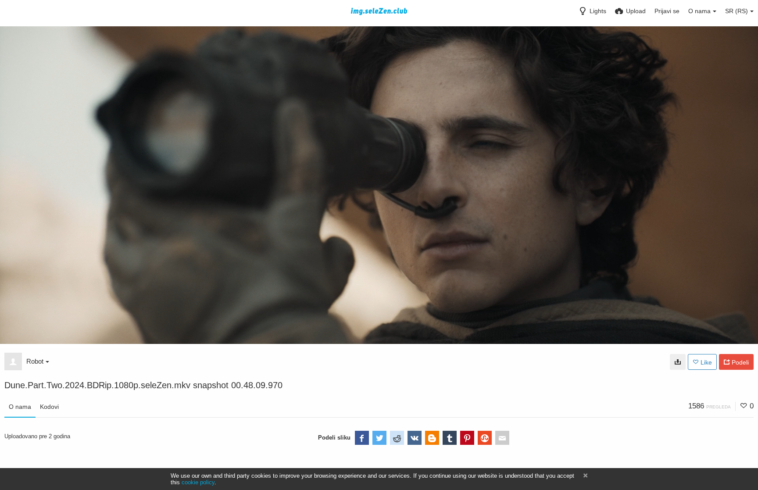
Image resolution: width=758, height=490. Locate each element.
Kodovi (49, 406)
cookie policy (198, 482)
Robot (34, 361)
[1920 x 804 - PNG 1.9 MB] (678, 362)
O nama (20, 406)
